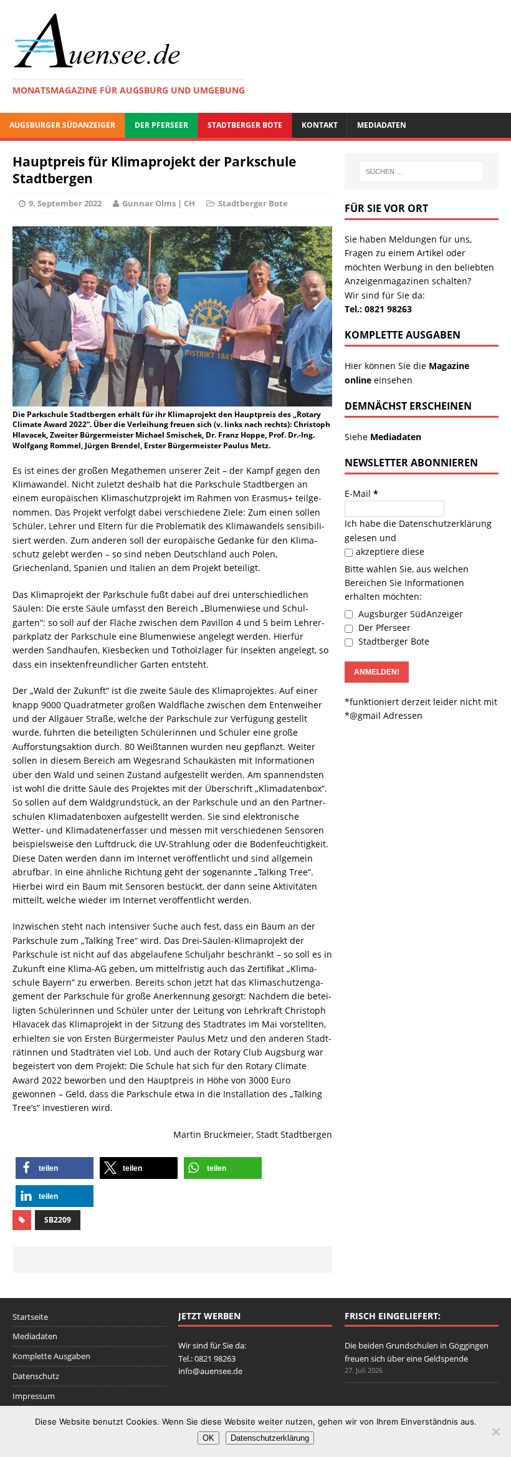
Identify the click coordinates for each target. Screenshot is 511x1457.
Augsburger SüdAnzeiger (62, 125)
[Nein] (495, 1431)
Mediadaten (381, 125)
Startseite (30, 1316)
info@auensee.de (210, 1371)
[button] (54, 1168)
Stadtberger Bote (245, 125)
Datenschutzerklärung (445, 523)
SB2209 (57, 1219)
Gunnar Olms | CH (158, 203)
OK (208, 1438)
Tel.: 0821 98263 (378, 309)
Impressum (33, 1396)
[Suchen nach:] (421, 171)
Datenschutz (35, 1376)
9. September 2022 (65, 203)
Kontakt (320, 125)
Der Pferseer (161, 125)
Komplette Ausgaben (51, 1356)
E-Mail (361, 493)
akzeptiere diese (390, 551)
